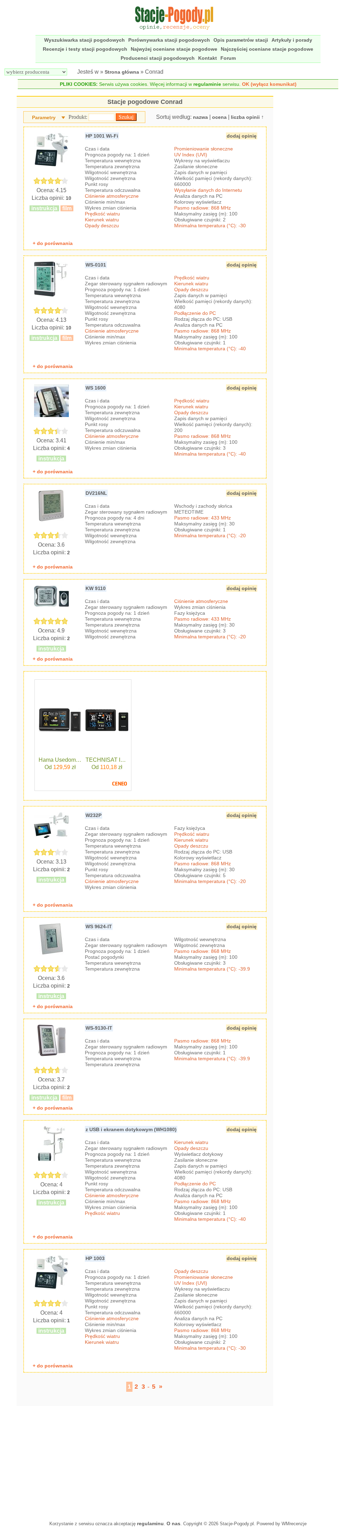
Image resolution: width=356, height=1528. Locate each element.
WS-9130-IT (99, 1028)
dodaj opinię (242, 136)
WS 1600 (96, 388)
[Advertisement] (145, 1461)
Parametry (44, 117)
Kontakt (207, 58)
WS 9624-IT (99, 926)
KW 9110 (96, 588)
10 (68, 198)
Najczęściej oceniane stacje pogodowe (267, 49)
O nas (173, 1523)
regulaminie (207, 84)
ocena (219, 117)
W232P (94, 815)
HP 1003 (95, 1258)
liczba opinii (245, 117)
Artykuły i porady (292, 40)
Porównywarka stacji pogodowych (169, 40)
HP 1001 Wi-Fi (102, 136)
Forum (228, 58)
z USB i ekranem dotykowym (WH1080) (131, 1129)
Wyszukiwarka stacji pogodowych (84, 40)
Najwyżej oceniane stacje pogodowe (174, 49)
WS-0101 (96, 265)
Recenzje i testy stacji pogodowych (85, 49)
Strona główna (122, 72)
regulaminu (150, 1523)
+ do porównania (53, 243)
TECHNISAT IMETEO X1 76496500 (107, 760)
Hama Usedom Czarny (60, 760)
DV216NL (96, 493)
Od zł (60, 767)
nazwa (200, 117)
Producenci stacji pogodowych (158, 58)
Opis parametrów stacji (240, 40)
